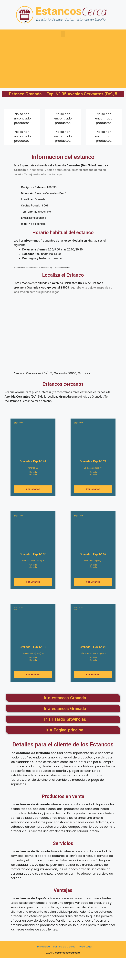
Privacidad (43, 946)
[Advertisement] (63, 65)
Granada (33, 472)
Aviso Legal (85, 946)
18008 (18, 423)
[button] (63, 34)
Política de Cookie (64, 946)
